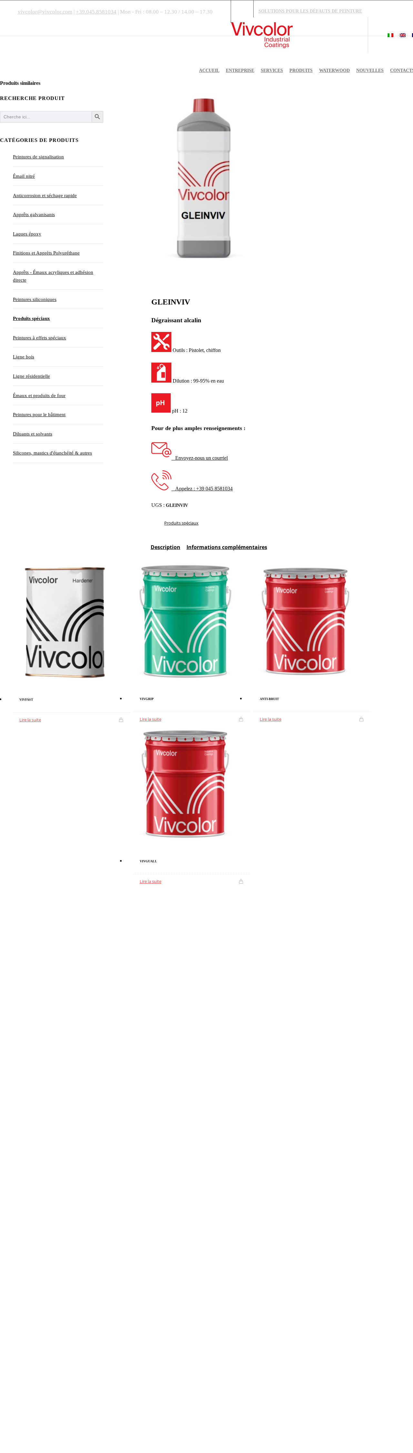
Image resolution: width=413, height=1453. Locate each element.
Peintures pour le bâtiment (39, 414)
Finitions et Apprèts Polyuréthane (46, 253)
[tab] (165, 550)
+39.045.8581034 (96, 12)
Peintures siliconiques (34, 299)
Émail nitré (24, 176)
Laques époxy (27, 233)
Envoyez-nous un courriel (199, 458)
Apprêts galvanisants (34, 214)
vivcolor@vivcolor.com (45, 12)
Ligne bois (23, 356)
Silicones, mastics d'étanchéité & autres (52, 453)
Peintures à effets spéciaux (39, 337)
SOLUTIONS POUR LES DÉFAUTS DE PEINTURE (310, 11)
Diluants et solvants (32, 433)
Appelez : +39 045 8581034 (202, 488)
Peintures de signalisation (38, 156)
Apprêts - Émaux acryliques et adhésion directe (53, 276)
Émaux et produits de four (39, 395)
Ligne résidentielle (31, 376)
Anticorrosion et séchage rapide (45, 195)
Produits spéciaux (181, 523)
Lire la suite (30, 720)
